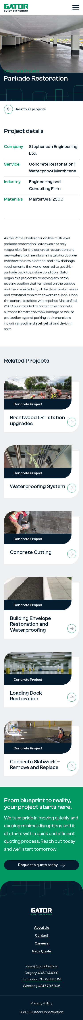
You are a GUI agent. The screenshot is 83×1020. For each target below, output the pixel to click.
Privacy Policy (41, 1003)
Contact (41, 935)
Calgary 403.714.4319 (41, 973)
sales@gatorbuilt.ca (41, 966)
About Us (41, 928)
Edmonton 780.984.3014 (41, 979)
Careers (41, 943)
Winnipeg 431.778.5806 (41, 986)
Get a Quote (41, 951)
